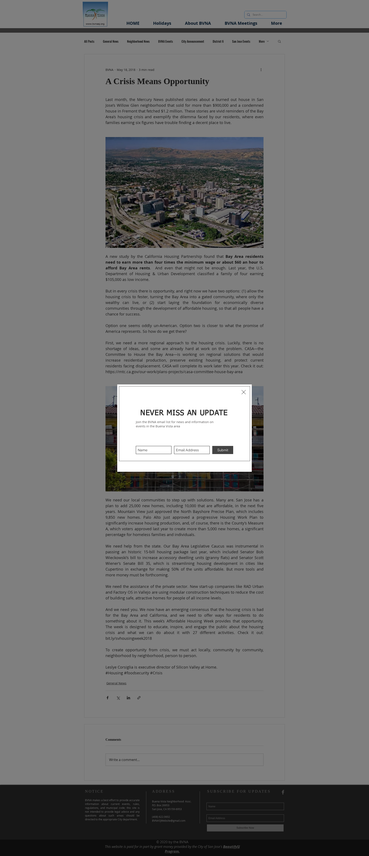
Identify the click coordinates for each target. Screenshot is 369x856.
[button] (244, 392)
